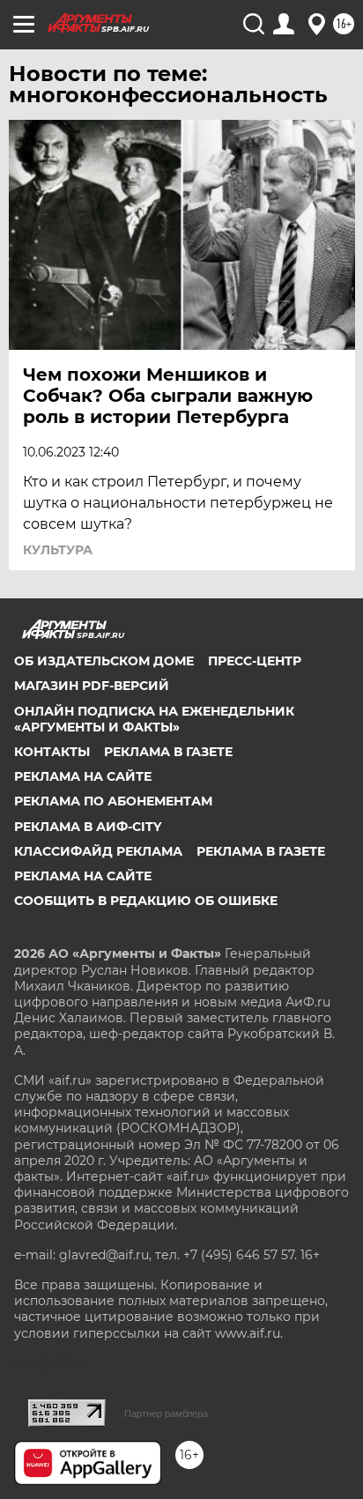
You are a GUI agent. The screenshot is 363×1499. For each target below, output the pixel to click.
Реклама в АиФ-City (87, 827)
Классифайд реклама (98, 851)
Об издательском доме (104, 661)
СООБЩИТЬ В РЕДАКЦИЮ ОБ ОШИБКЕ (146, 901)
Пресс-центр (254, 661)
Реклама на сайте (83, 776)
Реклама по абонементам (113, 801)
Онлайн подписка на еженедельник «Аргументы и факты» (154, 719)
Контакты (52, 752)
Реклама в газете (168, 752)
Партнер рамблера (166, 1413)
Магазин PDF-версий (91, 686)
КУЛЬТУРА (58, 550)
